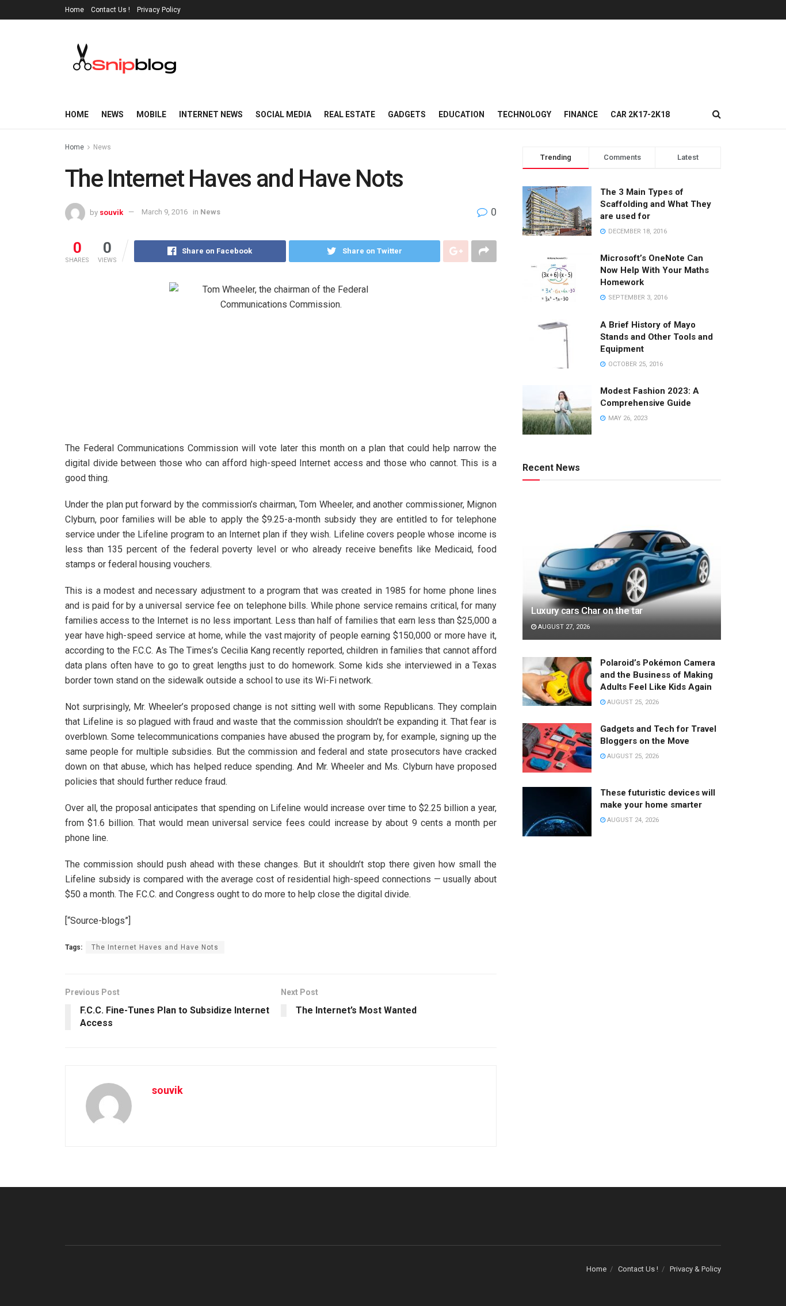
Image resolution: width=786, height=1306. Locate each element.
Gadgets (407, 114)
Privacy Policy (159, 10)
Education (461, 114)
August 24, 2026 (632, 820)
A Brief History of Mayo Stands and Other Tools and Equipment (656, 337)
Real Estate (349, 114)
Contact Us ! (110, 10)
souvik (111, 212)
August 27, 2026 (563, 627)
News (112, 114)
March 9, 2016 (165, 212)
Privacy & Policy (695, 1269)
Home (74, 10)
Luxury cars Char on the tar (587, 610)
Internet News (211, 114)
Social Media (283, 114)
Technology (524, 114)
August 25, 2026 (632, 702)
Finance (581, 114)
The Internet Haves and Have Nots (155, 947)
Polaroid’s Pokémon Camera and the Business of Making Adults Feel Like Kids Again (657, 675)
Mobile (151, 114)
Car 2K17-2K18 (640, 114)
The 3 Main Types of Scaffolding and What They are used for (655, 204)
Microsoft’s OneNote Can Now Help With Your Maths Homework (654, 270)
